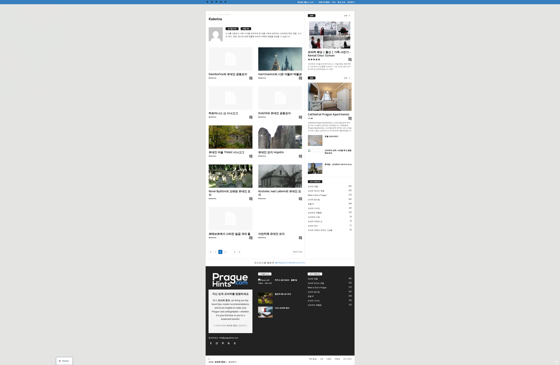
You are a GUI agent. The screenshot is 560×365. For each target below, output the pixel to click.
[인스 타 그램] (212, 2)
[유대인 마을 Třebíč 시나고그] (230, 137)
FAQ (333, 2)
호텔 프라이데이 (331, 136)
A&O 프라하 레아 (282, 308)
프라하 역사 (313, 226)
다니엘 (310, 118)
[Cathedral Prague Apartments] (330, 97)
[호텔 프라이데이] (315, 140)
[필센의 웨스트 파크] (265, 298)
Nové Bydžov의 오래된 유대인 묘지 (229, 193)
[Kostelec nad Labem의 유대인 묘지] (280, 176)
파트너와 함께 (324, 2)
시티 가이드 (347, 359)
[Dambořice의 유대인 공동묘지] (230, 59)
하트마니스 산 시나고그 (223, 113)
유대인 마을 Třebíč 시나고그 (226, 152)
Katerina (212, 78)
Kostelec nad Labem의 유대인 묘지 (279, 193)
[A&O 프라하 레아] (265, 312)
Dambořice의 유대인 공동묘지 (228, 74)
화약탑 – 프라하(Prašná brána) (338, 164)
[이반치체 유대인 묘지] (280, 218)
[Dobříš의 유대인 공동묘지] (280, 98)
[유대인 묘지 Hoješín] (280, 137)
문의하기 (351, 2)
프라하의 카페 (314, 217)
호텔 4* (311, 204)
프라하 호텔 (313, 186)
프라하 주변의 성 (315, 221)
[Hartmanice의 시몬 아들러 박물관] (280, 59)
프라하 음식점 (314, 200)
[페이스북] (207, 2)
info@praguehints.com (228, 337)
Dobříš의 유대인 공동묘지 (274, 113)
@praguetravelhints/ (290, 262)
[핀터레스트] (216, 2)
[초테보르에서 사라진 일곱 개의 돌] (230, 218)
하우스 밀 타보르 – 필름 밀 (286, 280)
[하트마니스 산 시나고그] (230, 98)
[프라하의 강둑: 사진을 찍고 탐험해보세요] (315, 154)
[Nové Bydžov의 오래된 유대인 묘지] (230, 176)
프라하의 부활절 (315, 213)
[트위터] (225, 2)
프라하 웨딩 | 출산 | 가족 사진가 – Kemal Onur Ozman (329, 53)
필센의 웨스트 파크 (283, 294)
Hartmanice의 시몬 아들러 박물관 (280, 74)
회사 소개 (341, 2)
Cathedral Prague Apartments (328, 114)
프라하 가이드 (314, 208)
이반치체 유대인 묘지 (271, 234)
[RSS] (221, 2)
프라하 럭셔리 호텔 (316, 191)
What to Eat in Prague (317, 195)
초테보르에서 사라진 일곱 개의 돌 (229, 234)
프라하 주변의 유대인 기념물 (320, 230)
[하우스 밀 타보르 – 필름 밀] (265, 284)
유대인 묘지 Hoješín (271, 152)
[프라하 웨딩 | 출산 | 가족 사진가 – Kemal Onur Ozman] (330, 34)
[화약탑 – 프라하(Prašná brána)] (315, 168)
